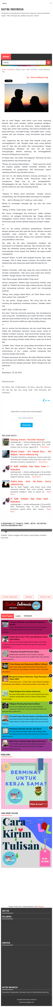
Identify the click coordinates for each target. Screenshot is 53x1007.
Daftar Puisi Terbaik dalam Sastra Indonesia (27, 741)
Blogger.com (30, 1002)
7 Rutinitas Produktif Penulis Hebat (24, 652)
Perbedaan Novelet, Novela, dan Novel (25, 729)
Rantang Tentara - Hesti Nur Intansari (27, 439)
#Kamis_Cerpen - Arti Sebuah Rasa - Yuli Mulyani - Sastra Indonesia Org (30, 453)
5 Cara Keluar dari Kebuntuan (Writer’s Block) (28, 664)
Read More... (45, 447)
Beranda (28, 597)
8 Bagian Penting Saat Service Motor (24, 704)
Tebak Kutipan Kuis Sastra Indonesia (24, 691)
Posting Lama (45, 597)
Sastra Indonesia (12, 9)
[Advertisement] (26, 35)
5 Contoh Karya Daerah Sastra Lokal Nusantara (29, 716)
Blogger (41, 906)
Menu (7, 56)
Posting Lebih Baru (10, 597)
